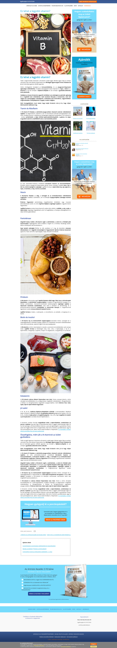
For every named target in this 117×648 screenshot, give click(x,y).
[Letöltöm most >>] (84, 81)
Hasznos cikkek (31, 609)
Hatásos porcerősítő (77, 118)
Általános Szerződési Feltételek (46, 636)
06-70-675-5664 (30, 1)
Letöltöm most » (84, 97)
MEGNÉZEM (84, 49)
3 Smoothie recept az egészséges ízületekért (81, 154)
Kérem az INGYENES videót (55, 520)
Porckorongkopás (91, 133)
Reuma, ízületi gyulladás (61, 634)
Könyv (75, 5)
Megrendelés (87, 5)
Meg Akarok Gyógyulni (87, 2)
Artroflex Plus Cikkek (31, 5)
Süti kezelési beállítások (72, 636)
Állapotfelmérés (68, 5)
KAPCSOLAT (80, 5)
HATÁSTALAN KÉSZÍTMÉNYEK (44, 5)
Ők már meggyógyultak (57, 5)
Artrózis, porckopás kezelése (76, 634)
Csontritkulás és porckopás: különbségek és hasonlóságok (39, 546)
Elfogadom (93, 644)
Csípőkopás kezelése (77, 133)
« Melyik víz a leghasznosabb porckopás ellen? (33, 535)
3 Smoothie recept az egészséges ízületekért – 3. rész (37, 552)
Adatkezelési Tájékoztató (60, 636)
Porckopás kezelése (90, 118)
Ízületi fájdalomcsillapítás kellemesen (82, 148)
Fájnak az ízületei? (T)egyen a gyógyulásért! (34, 549)
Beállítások (93, 646)
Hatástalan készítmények (43, 609)
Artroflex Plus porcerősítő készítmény (43, 634)
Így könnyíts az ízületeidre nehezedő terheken (82, 144)
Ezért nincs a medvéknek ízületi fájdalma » (59, 535)
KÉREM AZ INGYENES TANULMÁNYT (39, 594)
